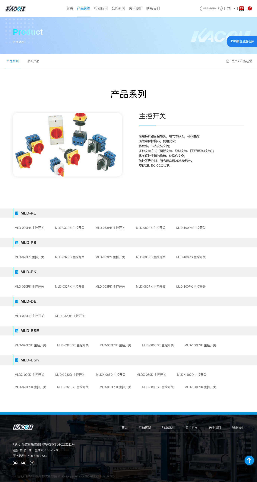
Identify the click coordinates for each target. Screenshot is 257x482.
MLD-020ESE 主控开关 (30, 345)
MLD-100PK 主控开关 (191, 286)
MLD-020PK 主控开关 (29, 286)
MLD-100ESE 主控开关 (200, 345)
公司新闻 (192, 427)
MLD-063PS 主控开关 (110, 257)
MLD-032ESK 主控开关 (73, 387)
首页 (125, 427)
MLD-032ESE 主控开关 (73, 345)
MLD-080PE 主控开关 (150, 227)
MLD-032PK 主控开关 (69, 286)
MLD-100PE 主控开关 (191, 227)
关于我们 (215, 427)
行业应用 (168, 427)
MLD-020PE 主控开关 (29, 227)
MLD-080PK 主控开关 (150, 286)
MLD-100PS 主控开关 (191, 257)
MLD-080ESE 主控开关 (158, 345)
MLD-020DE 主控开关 (29, 316)
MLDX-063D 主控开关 (110, 374)
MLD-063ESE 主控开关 (115, 345)
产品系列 (13, 61)
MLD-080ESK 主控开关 (158, 387)
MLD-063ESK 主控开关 (115, 387)
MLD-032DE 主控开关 (70, 316)
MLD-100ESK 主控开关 (200, 387)
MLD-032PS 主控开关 (69, 257)
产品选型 (145, 427)
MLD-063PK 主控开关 (110, 286)
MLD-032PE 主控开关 (69, 227)
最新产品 (33, 61)
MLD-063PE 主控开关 (110, 227)
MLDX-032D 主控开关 (70, 374)
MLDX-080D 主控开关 (151, 374)
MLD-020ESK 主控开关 (30, 387)
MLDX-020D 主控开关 (29, 374)
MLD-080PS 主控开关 (150, 257)
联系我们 (238, 427)
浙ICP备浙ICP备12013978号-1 (100, 476)
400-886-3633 (37, 456)
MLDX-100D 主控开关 (192, 374)
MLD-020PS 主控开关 (29, 257)
